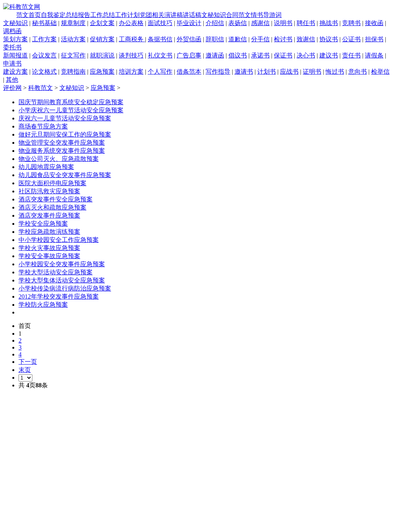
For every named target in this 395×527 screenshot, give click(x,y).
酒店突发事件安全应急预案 (56, 199)
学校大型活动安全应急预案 (56, 272)
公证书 (351, 39)
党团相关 (152, 15)
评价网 (12, 87)
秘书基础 (44, 23)
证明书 (312, 71)
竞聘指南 (73, 71)
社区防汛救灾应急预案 (49, 191)
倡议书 (237, 55)
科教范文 (40, 87)
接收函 (374, 23)
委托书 (12, 47)
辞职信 (215, 39)
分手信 (260, 39)
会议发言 (44, 55)
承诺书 (260, 55)
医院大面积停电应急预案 (52, 183)
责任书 (351, 55)
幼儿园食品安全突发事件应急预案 (65, 175)
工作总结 (102, 15)
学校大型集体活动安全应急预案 (62, 280)
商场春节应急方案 (43, 126)
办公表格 (131, 23)
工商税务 (132, 39)
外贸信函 (189, 39)
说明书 (283, 23)
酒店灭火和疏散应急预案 (52, 207)
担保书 (374, 39)
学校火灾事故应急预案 (49, 248)
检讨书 (283, 39)
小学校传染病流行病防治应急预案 (65, 288)
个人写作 (160, 71)
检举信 (380, 71)
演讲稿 (173, 15)
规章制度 (73, 23)
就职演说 (102, 55)
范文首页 (28, 15)
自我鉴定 (53, 15)
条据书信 (160, 39)
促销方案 (102, 39)
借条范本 (189, 71)
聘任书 (306, 23)
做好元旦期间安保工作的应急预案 (65, 134)
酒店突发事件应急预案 (49, 215)
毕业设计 (189, 23)
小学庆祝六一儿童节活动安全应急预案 (71, 110)
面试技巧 (160, 23)
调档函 (12, 31)
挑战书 (328, 23)
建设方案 (15, 71)
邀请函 (215, 55)
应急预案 (102, 71)
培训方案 (131, 71)
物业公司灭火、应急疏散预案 (59, 158)
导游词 (272, 15)
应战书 (289, 71)
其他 (12, 79)
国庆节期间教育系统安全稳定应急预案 (71, 102)
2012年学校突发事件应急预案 (59, 296)
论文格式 (44, 71)
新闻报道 (15, 55)
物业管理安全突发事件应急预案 (62, 142)
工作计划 (127, 15)
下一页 (28, 361)
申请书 (12, 63)
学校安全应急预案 (43, 223)
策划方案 (15, 39)
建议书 (328, 55)
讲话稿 (192, 15)
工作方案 (44, 39)
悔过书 (335, 71)
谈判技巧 (131, 55)
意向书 (357, 71)
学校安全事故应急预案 (49, 256)
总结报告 (78, 15)
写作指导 (218, 71)
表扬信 (237, 23)
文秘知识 (213, 15)
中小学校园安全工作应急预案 (59, 239)
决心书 (306, 55)
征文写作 (73, 55)
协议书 (328, 39)
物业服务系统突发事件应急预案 (62, 150)
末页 (25, 370)
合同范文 (238, 15)
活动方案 (73, 39)
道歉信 (237, 39)
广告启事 (189, 55)
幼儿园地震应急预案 (46, 167)
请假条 (374, 55)
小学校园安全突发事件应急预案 (62, 264)
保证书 (283, 55)
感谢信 (260, 23)
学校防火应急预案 (43, 304)
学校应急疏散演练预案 (49, 231)
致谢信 (306, 39)
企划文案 (102, 23)
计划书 (266, 71)
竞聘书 (351, 23)
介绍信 (215, 23)
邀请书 (244, 71)
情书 (257, 15)
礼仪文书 (160, 55)
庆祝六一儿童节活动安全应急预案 (65, 118)
